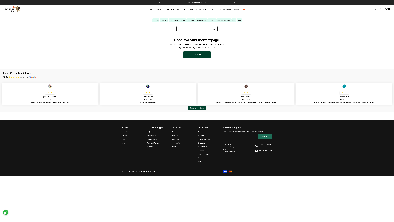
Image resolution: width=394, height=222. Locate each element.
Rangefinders (202, 20)
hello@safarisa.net (265, 151)
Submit (265, 137)
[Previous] (160, 2)
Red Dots (164, 20)
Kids (233, 20)
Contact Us (197, 54)
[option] (197, 2)
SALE (239, 20)
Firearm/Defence (223, 20)
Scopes (156, 20)
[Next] (234, 2)
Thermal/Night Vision (177, 20)
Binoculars (191, 20)
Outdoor (212, 20)
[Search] (381, 9)
